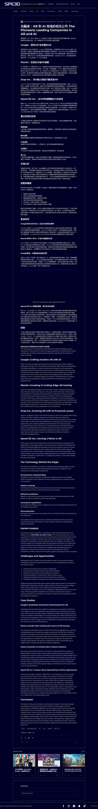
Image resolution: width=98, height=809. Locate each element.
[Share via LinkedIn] (29, 738)
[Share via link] (32, 738)
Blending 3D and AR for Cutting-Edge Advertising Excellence (74, 770)
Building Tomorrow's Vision (31, 4)
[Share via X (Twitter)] (25, 738)
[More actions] (76, 22)
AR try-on (56, 728)
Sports (66, 11)
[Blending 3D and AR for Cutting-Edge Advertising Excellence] (74, 760)
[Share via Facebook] (21, 738)
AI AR (23, 728)
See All (83, 751)
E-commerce (51, 11)
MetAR (31, 11)
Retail (42, 11)
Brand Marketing (31, 728)
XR (37, 11)
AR (39, 728)
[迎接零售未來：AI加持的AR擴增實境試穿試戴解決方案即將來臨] (49, 760)
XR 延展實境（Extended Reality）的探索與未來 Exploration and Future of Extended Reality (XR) (24, 770)
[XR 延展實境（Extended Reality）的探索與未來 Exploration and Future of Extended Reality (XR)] (24, 760)
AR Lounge (74, 11)
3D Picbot (23, 11)
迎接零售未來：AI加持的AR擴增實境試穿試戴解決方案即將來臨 (49, 770)
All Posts (15, 11)
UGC (44, 728)
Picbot (60, 11)
